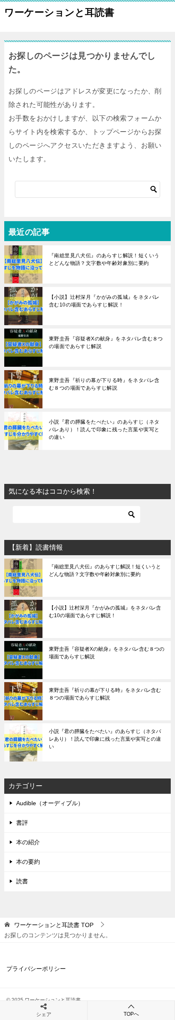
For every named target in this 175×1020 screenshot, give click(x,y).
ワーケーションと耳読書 (59, 12)
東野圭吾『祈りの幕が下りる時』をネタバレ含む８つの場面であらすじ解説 (104, 384)
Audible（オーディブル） (50, 803)
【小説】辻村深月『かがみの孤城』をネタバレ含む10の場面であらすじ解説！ (104, 301)
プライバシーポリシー (36, 968)
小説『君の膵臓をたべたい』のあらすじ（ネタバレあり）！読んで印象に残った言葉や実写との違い (104, 429)
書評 (22, 822)
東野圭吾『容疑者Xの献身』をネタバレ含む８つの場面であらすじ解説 (106, 342)
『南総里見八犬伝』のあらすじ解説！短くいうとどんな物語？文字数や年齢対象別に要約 (104, 259)
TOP (53, 925)
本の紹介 (28, 842)
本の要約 (28, 861)
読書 (22, 881)
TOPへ (131, 1014)
